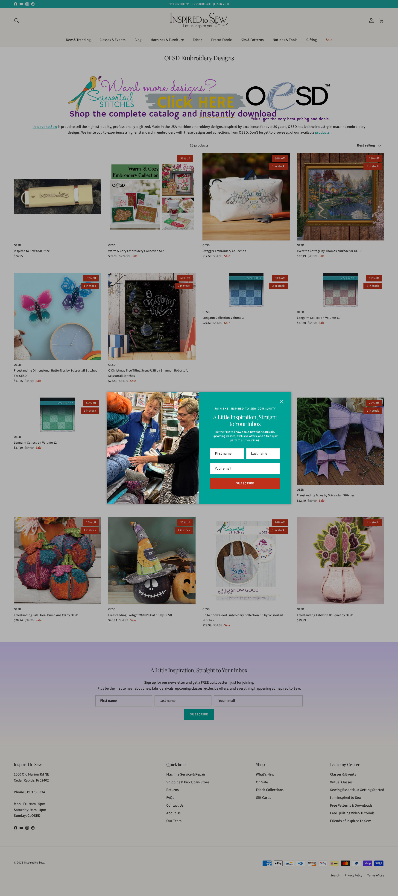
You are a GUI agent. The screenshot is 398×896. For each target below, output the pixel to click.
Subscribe (245, 483)
